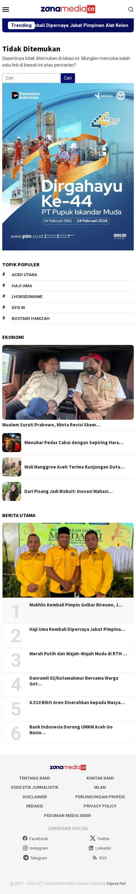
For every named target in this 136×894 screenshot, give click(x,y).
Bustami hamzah (31, 318)
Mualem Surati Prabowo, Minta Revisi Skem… (51, 425)
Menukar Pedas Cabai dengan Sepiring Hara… (73, 442)
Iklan (100, 787)
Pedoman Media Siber (67, 815)
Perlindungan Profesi (100, 796)
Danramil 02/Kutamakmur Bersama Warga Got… (73, 681)
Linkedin (103, 848)
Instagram (39, 848)
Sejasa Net (116, 883)
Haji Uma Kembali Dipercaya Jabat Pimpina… (77, 629)
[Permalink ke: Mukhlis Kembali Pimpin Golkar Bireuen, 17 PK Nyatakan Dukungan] (68, 560)
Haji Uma (22, 285)
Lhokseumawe (27, 296)
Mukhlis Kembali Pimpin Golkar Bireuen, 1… (76, 605)
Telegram (38, 858)
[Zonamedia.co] (68, 8)
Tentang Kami (34, 778)
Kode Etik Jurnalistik (34, 787)
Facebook (38, 838)
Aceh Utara (24, 274)
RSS (103, 858)
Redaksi (34, 806)
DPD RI (18, 307)
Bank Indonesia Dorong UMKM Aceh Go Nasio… (71, 729)
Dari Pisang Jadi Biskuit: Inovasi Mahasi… (68, 491)
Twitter (103, 838)
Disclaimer (34, 796)
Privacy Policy (100, 806)
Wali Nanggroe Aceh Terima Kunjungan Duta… (74, 467)
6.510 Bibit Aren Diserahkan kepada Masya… (77, 702)
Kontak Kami (100, 778)
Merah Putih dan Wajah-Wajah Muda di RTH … (78, 654)
